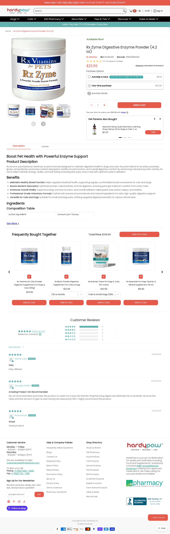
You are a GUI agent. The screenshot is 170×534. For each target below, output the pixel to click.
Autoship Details (99, 93)
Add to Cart (139, 105)
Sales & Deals (92, 492)
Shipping (139, 65)
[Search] (124, 11)
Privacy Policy (52, 483)
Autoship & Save (117, 76)
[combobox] (78, 11)
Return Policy (52, 465)
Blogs (49, 452)
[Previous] (9, 69)
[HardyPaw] (18, 11)
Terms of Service (54, 487)
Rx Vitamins (91, 57)
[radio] (89, 77)
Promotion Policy (54, 474)
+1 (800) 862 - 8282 (24, 470)
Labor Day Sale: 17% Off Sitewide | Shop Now (85, 24)
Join (39, 494)
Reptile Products (94, 483)
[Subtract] (91, 105)
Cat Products (92, 461)
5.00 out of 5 (38, 331)
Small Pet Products (95, 479)
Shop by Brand (93, 447)
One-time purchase (101, 85)
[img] (15, 354)
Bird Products (92, 474)
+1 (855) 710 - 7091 (20, 473)
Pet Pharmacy (93, 452)
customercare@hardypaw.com (23, 462)
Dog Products (92, 456)
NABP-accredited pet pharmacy (142, 467)
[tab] (19, 146)
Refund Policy (52, 470)
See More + (13, 223)
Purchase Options (95, 71)
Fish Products (92, 470)
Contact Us (51, 456)
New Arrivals (91, 496)
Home (8, 31)
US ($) (147, 11)
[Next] (68, 69)
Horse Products (93, 465)
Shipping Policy (53, 461)
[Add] (104, 105)
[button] (124, 86)
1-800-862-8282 (69, 2)
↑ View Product (158, 517)
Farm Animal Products (96, 487)
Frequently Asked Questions (59, 447)
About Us (50, 479)
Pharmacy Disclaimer (56, 492)
